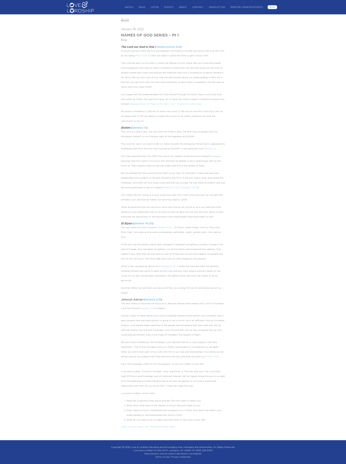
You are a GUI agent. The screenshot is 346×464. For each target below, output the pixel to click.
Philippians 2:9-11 (169, 266)
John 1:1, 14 (168, 104)
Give (272, 7)
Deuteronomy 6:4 (168, 47)
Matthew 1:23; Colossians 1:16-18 (181, 187)
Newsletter (217, 7)
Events (168, 7)
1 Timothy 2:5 (182, 104)
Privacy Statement (181, 457)
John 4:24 (195, 104)
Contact (198, 7)
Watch (129, 7)
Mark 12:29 (156, 104)
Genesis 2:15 (153, 299)
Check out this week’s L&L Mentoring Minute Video (148, 427)
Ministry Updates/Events (246, 7)
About (183, 7)
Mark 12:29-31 (143, 56)
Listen (155, 7)
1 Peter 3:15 (211, 357)
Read (142, 7)
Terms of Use (162, 457)
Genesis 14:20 (143, 223)
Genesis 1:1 (139, 127)
